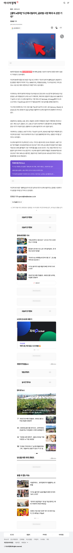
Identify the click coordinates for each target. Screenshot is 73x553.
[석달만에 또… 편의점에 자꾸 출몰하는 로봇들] (23, 487)
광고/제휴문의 (14, 539)
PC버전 (45, 535)
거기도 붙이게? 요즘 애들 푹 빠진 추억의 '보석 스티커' (41, 268)
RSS (48, 539)
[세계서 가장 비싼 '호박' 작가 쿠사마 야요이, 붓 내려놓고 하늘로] (23, 515)
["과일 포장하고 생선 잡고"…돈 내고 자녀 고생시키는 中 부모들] (22, 244)
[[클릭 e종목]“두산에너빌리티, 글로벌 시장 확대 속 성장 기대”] (36, 46)
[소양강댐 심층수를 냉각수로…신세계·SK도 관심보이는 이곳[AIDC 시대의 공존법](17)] (51, 432)
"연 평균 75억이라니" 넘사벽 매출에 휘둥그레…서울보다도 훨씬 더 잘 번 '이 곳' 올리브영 (32, 448)
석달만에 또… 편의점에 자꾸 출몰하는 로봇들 (42, 484)
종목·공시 (17, 9)
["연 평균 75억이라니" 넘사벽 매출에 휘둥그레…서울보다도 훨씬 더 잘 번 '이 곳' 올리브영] (51, 450)
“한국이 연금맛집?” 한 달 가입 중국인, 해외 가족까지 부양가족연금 (43, 503)
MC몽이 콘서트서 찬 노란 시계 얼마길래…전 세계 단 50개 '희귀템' (42, 250)
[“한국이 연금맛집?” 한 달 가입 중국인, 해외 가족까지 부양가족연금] (23, 506)
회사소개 (6, 539)
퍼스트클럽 (29, 539)
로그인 (12, 535)
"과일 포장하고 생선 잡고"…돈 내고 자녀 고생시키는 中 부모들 (42, 241)
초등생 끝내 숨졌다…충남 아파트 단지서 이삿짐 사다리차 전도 (27, 170)
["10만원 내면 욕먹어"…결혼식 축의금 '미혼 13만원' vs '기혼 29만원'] (51, 441)
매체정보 (23, 542)
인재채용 (22, 539)
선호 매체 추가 (17, 28)
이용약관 (17, 542)
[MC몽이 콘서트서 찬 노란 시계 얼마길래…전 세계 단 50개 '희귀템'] (22, 253)
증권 (11, 9)
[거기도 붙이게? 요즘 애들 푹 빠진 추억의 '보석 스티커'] (22, 270)
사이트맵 (61, 535)
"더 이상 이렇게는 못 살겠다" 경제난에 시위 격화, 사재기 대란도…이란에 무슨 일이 (32, 166)
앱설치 (28, 535)
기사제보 (42, 539)
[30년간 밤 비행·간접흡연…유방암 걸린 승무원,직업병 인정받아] (22, 279)
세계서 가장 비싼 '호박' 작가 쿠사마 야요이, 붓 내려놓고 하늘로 (42, 512)
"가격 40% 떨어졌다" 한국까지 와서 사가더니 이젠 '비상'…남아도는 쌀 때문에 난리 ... (33, 174)
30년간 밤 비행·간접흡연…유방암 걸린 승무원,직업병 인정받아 (41, 276)
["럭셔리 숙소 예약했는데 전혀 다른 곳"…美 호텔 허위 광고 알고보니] (22, 262)
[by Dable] (53, 458)
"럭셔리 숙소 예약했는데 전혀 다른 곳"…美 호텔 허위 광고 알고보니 (42, 259)
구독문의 (36, 539)
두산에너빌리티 (27, 72)
